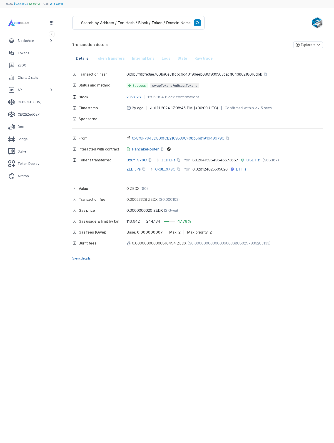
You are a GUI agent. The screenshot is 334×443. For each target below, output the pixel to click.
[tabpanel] (197, 165)
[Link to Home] (22, 23)
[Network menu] (51, 23)
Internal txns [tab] (143, 58)
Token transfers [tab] (110, 58)
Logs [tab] (166, 58)
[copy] (266, 74)
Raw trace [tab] (203, 58)
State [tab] (182, 58)
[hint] (74, 74)
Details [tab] (82, 58)
